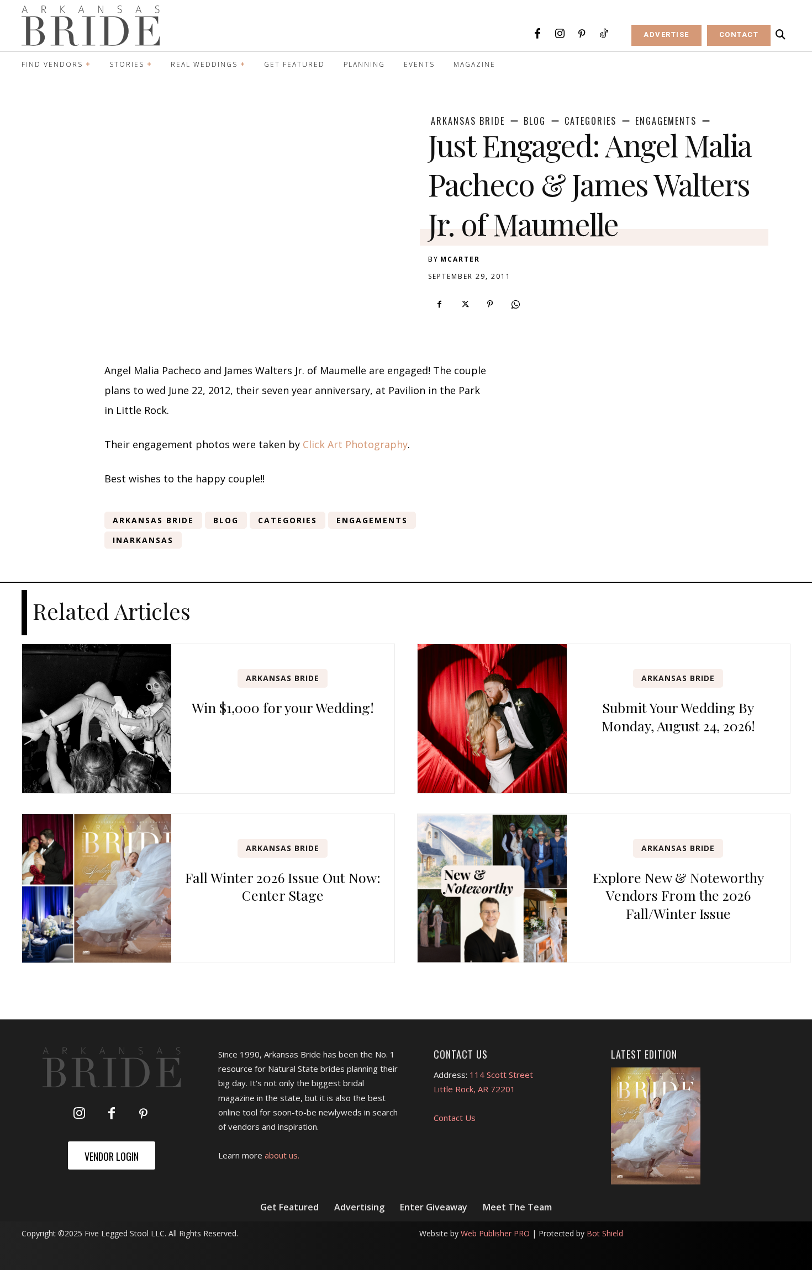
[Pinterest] (582, 34)
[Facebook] (537, 34)
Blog (535, 120)
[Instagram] (560, 34)
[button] (780, 35)
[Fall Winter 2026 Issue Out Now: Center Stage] (96, 888)
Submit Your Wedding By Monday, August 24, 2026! (678, 716)
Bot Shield (605, 1233)
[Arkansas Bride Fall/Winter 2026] (656, 1125)
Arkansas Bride (468, 120)
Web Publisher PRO (495, 1233)
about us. (282, 1155)
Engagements (666, 120)
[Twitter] (465, 304)
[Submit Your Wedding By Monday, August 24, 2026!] (492, 718)
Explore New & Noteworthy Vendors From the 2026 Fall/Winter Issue (678, 895)
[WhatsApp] (515, 304)
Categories (590, 120)
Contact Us (455, 1117)
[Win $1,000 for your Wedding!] (96, 718)
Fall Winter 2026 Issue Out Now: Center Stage (283, 886)
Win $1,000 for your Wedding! (283, 707)
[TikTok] (604, 34)
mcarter (460, 259)
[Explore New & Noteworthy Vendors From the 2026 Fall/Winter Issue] (492, 888)
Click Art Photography (355, 444)
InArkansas (143, 540)
